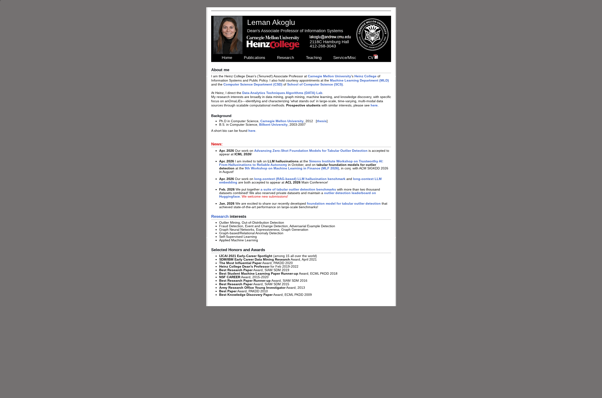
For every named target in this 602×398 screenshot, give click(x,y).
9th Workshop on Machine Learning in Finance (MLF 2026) (292, 168)
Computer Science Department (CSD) (252, 84)
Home (227, 57)
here (374, 105)
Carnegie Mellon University (329, 76)
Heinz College (365, 76)
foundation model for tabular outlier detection (344, 203)
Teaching (313, 57)
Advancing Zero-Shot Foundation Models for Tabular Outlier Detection (311, 150)
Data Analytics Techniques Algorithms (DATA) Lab (282, 93)
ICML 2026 (242, 154)
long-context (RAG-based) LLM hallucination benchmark (299, 179)
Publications (254, 57)
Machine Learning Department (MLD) (359, 80)
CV (370, 57)
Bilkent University (273, 124)
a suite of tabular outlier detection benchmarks (298, 189)
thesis (322, 121)
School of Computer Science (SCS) (315, 84)
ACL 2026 (293, 182)
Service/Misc (344, 57)
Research (285, 57)
